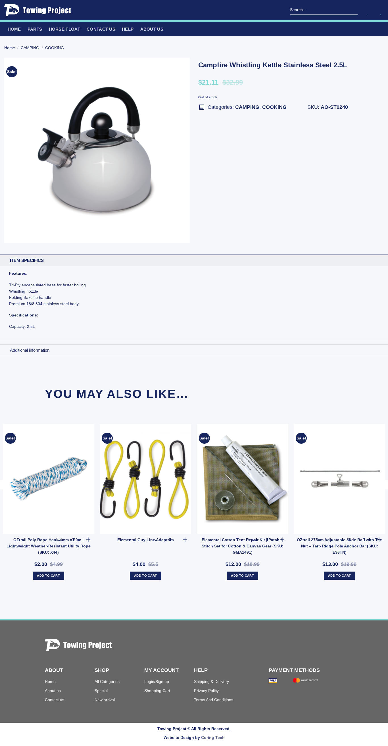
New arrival (105, 699)
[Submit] (354, 10)
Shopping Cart (157, 690)
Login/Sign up (156, 681)
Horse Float (64, 29)
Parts (35, 29)
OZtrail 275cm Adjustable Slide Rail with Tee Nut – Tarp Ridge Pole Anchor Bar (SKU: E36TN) (339, 546)
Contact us (101, 29)
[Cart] (380, 9)
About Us (151, 29)
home (14, 29)
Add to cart (48, 575)
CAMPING (30, 47)
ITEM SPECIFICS (27, 260)
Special (101, 690)
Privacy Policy (206, 690)
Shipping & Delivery (211, 681)
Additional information (29, 350)
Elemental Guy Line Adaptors (145, 539)
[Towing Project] (39, 10)
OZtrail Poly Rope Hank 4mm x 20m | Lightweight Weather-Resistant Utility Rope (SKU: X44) (49, 546)
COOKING (54, 47)
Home (9, 47)
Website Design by (194, 737)
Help (127, 29)
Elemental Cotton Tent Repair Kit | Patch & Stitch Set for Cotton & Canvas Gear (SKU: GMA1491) (242, 546)
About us (53, 690)
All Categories (107, 681)
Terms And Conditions (213, 699)
